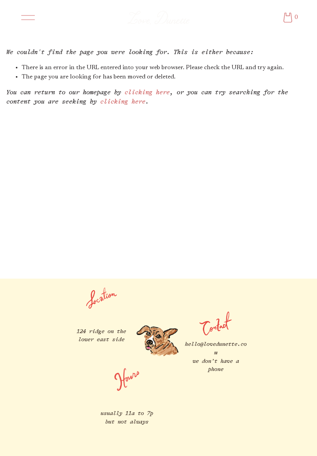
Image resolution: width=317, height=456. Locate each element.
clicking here (147, 92)
